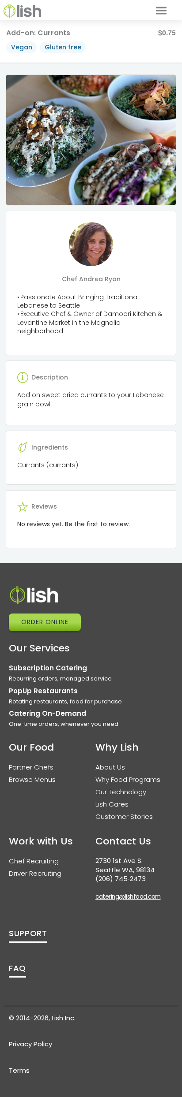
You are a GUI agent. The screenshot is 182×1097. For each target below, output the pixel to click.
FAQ (17, 968)
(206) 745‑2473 (120, 878)
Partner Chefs (31, 767)
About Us (110, 767)
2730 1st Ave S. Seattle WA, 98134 (125, 865)
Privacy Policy (30, 1044)
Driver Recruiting (35, 873)
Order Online (44, 621)
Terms (19, 1070)
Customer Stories (124, 816)
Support (28, 933)
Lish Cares (112, 804)
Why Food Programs (127, 779)
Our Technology (120, 791)
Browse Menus (32, 779)
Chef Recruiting (34, 861)
